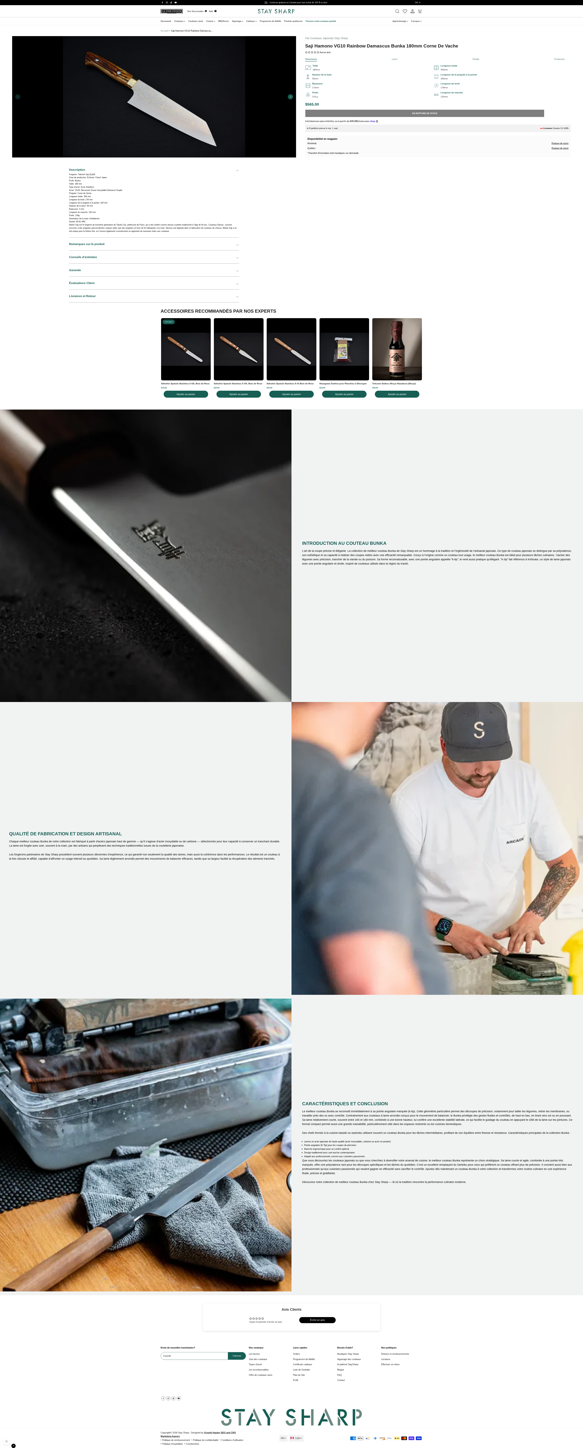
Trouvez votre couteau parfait (320, 21)
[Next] (290, 96)
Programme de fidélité (270, 21)
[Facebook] (162, 2)
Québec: (311, 148)
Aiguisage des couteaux (349, 1359)
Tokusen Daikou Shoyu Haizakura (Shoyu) (394, 383)
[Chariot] (420, 11)
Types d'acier (255, 1364)
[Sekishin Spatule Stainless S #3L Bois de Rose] (239, 349)
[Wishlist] (405, 11)
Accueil (164, 30)
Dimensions (311, 59)
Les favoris (254, 1354)
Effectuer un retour (390, 1364)
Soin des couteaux (258, 1359)
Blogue (340, 1369)
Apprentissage (399, 21)
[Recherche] (397, 11)
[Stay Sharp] (276, 11)
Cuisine (210, 21)
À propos (415, 21)
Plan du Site (299, 1375)
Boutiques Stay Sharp (348, 1354)
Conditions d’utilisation (232, 1440)
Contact (341, 1380)
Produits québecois (293, 21)
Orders (296, 1354)
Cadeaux (251, 21)
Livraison (385, 1359)
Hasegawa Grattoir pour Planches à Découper (343, 383)
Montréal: (312, 143)
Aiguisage (237, 21)
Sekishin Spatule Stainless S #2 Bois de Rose (290, 383)
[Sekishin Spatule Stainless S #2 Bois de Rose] (291, 349)
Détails (475, 59)
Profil (295, 1380)
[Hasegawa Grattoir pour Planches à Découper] (344, 349)
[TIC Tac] (171, 2)
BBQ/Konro (223, 21)
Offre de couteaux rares (260, 1375)
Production (559, 59)
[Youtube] (175, 2)
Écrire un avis (317, 1320)
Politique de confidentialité (205, 1440)
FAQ (339, 1375)
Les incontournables (259, 1369)
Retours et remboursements (395, 1354)
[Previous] (17, 96)
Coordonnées (192, 1444)
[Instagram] (167, 2)
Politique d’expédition (172, 1444)
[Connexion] (412, 11)
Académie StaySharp (347, 1364)
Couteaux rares (195, 21)
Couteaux (179, 21)
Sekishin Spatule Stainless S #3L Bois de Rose (238, 383)
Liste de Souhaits (301, 1369)
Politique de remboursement (176, 1440)
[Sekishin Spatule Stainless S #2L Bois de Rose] (186, 349)
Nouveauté (166, 21)
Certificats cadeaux (302, 1364)
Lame (394, 59)
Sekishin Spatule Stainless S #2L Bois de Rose (185, 383)
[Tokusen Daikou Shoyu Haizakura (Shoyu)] (397, 349)
